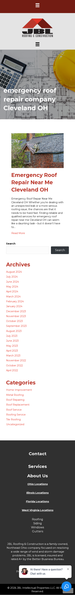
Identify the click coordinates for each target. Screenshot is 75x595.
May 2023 (12, 345)
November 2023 (16, 316)
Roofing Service (16, 414)
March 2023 (13, 355)
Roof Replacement (17, 404)
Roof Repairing (15, 399)
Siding (37, 523)
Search (11, 243)
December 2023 (16, 311)
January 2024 (14, 306)
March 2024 (13, 296)
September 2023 (16, 326)
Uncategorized (15, 424)
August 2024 (14, 271)
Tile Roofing (13, 419)
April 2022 (12, 370)
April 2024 (12, 291)
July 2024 (12, 276)
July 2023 (11, 335)
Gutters (37, 531)
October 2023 (14, 321)
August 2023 (14, 331)
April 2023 (12, 350)
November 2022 (16, 360)
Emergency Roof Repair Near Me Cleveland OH (34, 182)
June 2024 (12, 281)
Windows (37, 527)
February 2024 (15, 301)
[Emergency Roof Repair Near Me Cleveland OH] (37, 150)
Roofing (37, 519)
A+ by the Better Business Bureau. (41, 559)
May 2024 (12, 286)
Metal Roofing (15, 394)
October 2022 (14, 365)
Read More (18, 233)
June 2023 (12, 340)
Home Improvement (19, 389)
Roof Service (14, 409)
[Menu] (37, 5)
